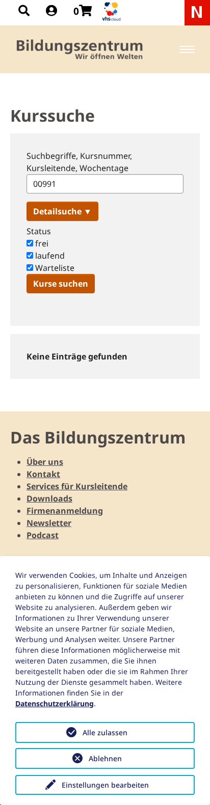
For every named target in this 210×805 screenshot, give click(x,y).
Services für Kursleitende (77, 486)
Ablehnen (105, 758)
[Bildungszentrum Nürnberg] (80, 49)
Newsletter (49, 523)
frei (40, 243)
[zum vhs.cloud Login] (112, 11)
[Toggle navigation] (187, 49)
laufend (49, 255)
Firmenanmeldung (65, 510)
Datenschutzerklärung (54, 703)
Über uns (45, 461)
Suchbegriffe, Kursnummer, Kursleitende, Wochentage (79, 162)
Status (39, 231)
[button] (62, 211)
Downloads (49, 498)
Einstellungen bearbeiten (105, 785)
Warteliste (53, 267)
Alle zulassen (105, 732)
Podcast (43, 535)
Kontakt (43, 474)
